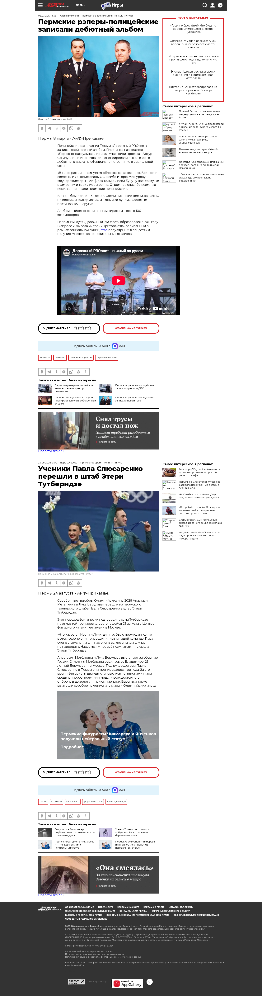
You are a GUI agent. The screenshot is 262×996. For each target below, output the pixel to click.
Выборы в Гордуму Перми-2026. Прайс (196, 915)
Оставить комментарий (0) (131, 328)
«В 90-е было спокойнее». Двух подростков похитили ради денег (199, 496)
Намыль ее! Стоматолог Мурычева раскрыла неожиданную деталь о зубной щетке (199, 484)
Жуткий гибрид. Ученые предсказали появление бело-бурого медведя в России (201, 126)
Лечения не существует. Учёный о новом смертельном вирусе (199, 151)
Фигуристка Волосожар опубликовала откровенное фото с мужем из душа (75, 832)
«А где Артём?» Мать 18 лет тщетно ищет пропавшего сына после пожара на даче (200, 535)
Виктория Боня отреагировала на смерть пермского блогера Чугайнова (193, 90)
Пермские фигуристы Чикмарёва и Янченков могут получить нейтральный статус (135, 844)
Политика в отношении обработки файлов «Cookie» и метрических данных (103, 957)
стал (104, 230)
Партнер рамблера (98, 981)
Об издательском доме (79, 907)
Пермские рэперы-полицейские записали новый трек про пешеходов (74, 388)
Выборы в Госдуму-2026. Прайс (83, 915)
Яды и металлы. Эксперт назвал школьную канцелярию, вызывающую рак (198, 139)
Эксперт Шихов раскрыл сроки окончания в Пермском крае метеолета (193, 75)
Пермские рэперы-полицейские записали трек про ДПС (134, 387)
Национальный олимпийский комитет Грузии (65, 573)
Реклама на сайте (128, 907)
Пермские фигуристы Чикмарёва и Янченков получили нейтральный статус (108, 736)
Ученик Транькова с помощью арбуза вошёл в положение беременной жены (133, 832)
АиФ (69, 119)
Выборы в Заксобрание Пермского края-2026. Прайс (137, 915)
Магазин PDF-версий (181, 907)
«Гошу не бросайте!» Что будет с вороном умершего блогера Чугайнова (193, 29)
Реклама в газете (153, 907)
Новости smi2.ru (51, 451)
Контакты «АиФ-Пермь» (133, 911)
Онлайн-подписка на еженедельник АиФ (90, 911)
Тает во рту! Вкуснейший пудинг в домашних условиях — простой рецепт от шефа (199, 472)
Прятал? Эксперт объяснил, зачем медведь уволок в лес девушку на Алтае (199, 114)
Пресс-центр (105, 907)
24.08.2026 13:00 (47, 462)
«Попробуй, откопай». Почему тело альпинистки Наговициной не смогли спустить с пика (200, 510)
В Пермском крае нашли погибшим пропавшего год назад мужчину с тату (193, 59)
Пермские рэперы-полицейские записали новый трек (134, 399)
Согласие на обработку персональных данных (89, 951)
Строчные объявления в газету (171, 911)
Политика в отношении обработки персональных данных (94, 954)
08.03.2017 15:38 (47, 15)
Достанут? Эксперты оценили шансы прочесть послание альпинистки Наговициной (201, 164)
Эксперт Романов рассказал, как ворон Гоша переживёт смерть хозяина (193, 44)
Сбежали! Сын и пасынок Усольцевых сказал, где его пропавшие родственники (201, 177)
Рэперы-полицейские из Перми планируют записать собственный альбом (75, 400)
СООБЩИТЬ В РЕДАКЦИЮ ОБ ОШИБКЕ (86, 919)
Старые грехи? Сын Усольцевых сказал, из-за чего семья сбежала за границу (200, 522)
